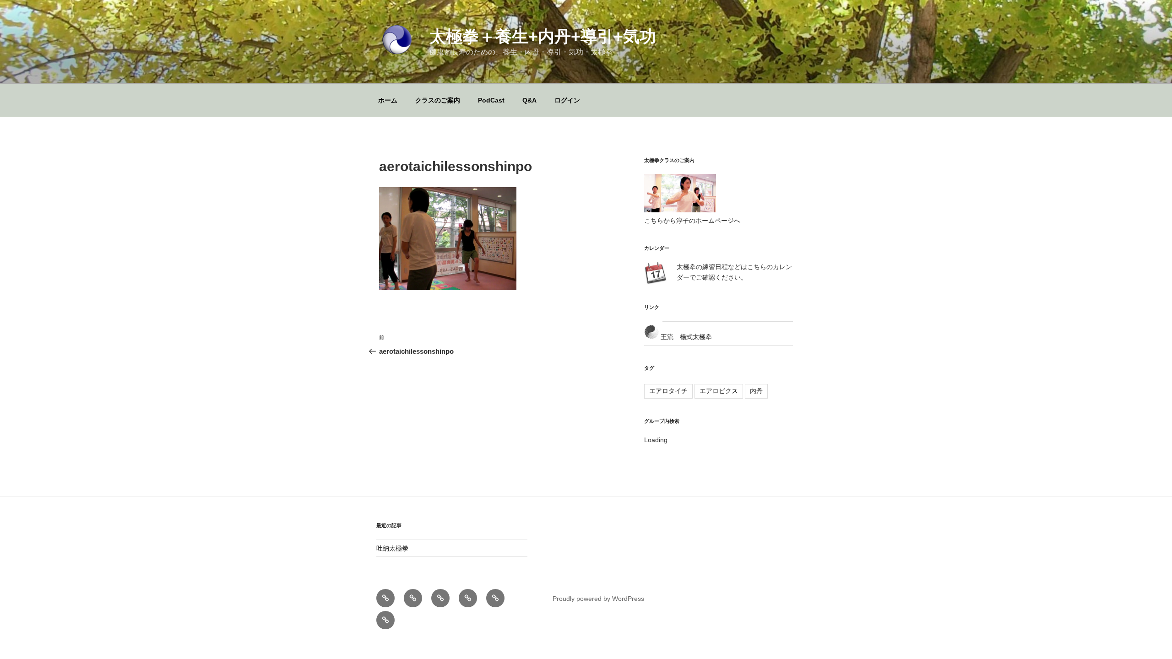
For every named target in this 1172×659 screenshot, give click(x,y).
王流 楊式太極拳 (685, 336)
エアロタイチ (668, 390)
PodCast (491, 100)
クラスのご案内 (437, 100)
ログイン (567, 100)
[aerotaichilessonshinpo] (447, 288)
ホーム (387, 100)
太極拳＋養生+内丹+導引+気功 (542, 36)
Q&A (529, 100)
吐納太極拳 (392, 548)
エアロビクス (719, 390)
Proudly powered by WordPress (598, 598)
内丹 (756, 390)
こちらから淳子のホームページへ (692, 220)
